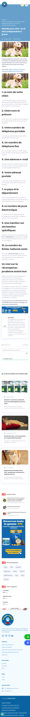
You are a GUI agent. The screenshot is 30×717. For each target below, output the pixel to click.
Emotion (6, 579)
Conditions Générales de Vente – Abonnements (14, 713)
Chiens (15, 571)
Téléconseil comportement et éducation (12, 650)
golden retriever (8, 575)
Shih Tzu (22, 571)
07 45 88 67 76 (8, 691)
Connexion (25, 345)
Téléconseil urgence (7, 647)
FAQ (3, 668)
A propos (4, 663)
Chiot (22, 575)
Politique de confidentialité (8, 710)
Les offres (4, 666)
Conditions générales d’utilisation (10, 708)
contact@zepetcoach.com (11, 688)
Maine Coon (7, 571)
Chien (5, 567)
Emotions (18, 567)
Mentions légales (6, 703)
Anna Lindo (17, 39)
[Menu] (26, 4)
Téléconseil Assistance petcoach (10, 652)
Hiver (16, 575)
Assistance (4, 655)
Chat (11, 567)
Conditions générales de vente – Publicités (13, 715)
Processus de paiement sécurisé (10, 705)
